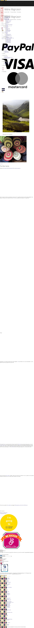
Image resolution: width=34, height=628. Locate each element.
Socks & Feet (8, 31)
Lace (6, 583)
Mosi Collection (8, 41)
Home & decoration (9, 35)
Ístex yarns (5, 47)
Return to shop (4, 38)
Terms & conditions (6, 624)
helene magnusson (17, 168)
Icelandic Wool (5, 43)
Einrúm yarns (6, 46)
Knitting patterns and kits (18, 505)
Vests (7, 25)
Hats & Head (8, 28)
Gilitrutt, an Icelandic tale (3, 512)
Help (3, 61)
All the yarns (6, 45)
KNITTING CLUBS (6, 18)
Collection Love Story (9, 37)
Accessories (6, 27)
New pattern (9, 505)
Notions (4, 53)
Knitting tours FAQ (7, 58)
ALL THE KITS (6, 579)
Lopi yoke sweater (8, 20)
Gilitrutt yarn (25, 505)
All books (5, 50)
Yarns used (5, 36)
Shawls (6, 592)
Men (6, 33)
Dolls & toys (7, 22)
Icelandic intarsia (8, 21)
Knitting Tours (5, 55)
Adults (7, 32)
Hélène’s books (6, 52)
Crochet (7, 23)
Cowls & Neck (8, 29)
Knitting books (6, 51)
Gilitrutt (13, 446)
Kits (18, 361)
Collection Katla (8, 40)
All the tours (6, 56)
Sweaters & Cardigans (9, 24)
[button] (3, 23)
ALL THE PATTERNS (7, 17)
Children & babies (8, 34)
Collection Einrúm (7, 605)
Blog (3, 59)
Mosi (23, 505)
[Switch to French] (2, 28)
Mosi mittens (8, 475)
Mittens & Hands (8, 30)
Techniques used (6, 19)
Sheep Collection (8, 42)
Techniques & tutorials (7, 62)
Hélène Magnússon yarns (7, 609)
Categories (5, 595)
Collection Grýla (8, 39)
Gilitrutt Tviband (2, 445)
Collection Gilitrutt (8, 38)
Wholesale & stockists (6, 65)
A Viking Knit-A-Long (3, 513)
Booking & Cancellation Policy (8, 57)
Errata (5, 63)
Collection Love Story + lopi (9, 602)
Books (4, 49)
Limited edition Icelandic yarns (8, 612)
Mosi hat (19, 444)
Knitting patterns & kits (6, 15)
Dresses (7, 26)
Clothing (5, 586)
